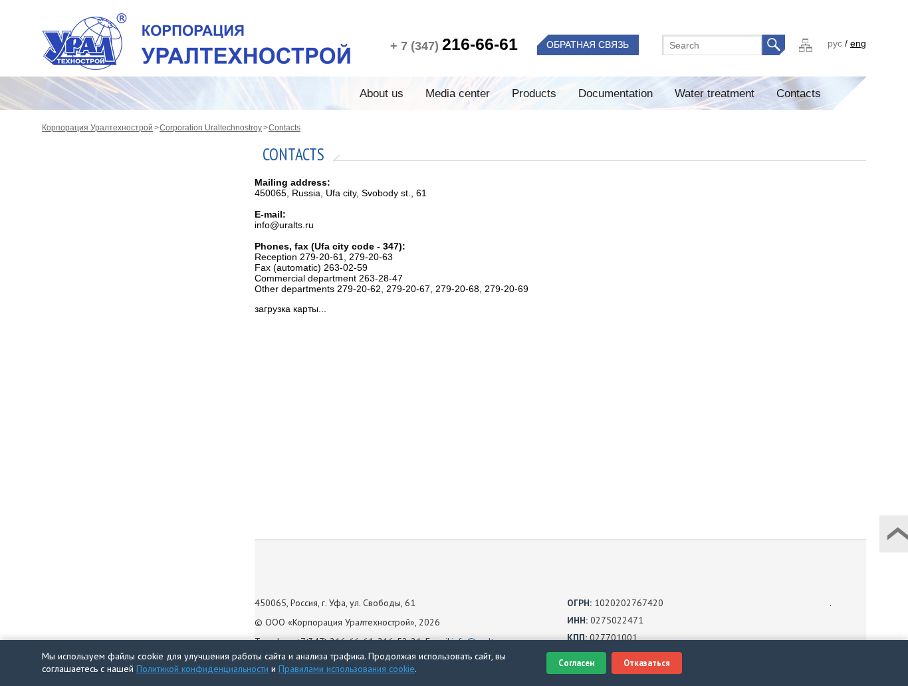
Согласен (576, 663)
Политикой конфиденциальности (202, 669)
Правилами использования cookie (347, 669)
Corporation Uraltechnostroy (211, 127)
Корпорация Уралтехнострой (97, 127)
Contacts (284, 127)
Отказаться (647, 663)
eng (858, 43)
